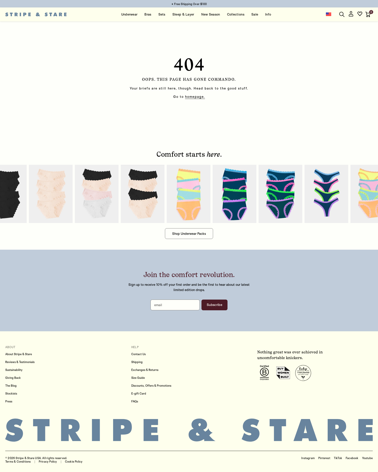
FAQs (134, 401)
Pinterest (324, 458)
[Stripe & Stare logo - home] (35, 14)
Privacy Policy (48, 461)
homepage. (195, 97)
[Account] (351, 14)
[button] (368, 14)
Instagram (308, 458)
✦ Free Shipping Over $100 (189, 4)
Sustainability (14, 370)
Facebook (352, 458)
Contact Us (138, 354)
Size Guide (138, 377)
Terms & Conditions (18, 461)
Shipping (137, 362)
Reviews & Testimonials (20, 362)
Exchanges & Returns (144, 370)
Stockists (11, 393)
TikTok (338, 458)
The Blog (11, 385)
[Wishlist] (359, 14)
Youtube (367, 458)
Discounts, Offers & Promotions (151, 385)
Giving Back (13, 377)
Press (8, 401)
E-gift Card (138, 393)
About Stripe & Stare (18, 354)
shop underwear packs (189, 234)
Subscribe (214, 305)
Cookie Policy (74, 461)
